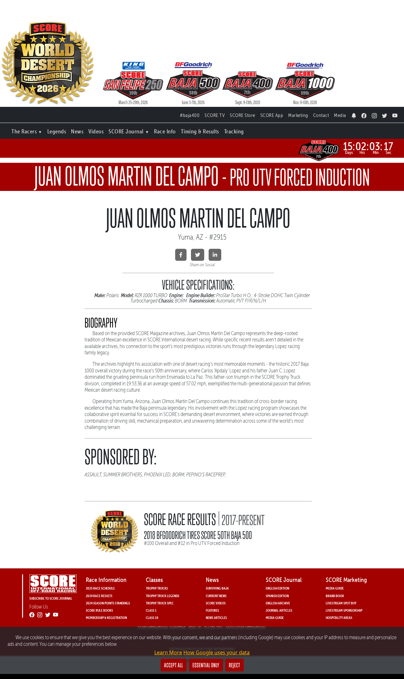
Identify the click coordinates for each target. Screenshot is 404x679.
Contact (321, 115)
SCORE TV (215, 115)
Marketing (298, 115)
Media (340, 115)
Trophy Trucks (157, 588)
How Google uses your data (216, 652)
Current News (216, 595)
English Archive (278, 603)
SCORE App (271, 115)
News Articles (216, 617)
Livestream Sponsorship (344, 610)
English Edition (277, 588)
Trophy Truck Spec (160, 603)
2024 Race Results (99, 595)
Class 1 (151, 610)
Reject (234, 665)
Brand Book (335, 595)
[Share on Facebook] (181, 255)
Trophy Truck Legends (162, 595)
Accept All (173, 665)
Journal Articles (279, 610)
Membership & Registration (106, 617)
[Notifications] (354, 114)
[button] (27, 130)
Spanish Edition (277, 595)
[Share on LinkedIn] (215, 255)
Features (212, 610)
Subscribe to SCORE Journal (50, 598)
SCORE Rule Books (99, 610)
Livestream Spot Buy (341, 603)
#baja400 (189, 115)
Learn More (168, 652)
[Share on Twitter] (197, 255)
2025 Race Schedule (100, 588)
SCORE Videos (216, 603)
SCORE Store (242, 115)
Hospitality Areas (339, 617)
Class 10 (152, 617)
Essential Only (206, 665)
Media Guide (275, 617)
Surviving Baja (217, 588)
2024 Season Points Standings (108, 603)
